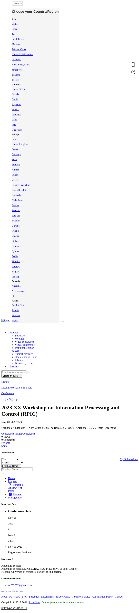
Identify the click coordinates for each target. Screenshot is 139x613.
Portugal (16, 164)
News (17, 596)
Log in (4, 399)
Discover (14, 350)
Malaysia (16, 44)
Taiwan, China (19, 49)
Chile (14, 119)
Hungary (16, 215)
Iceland (15, 276)
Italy (14, 139)
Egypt (15, 320)
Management (15, 497)
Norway (15, 266)
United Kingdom (20, 144)
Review (17, 494)
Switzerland (17, 195)
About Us (6, 596)
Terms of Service (81, 596)
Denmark (16, 246)
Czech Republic (19, 190)
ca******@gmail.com (20, 585)
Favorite (5, 442)
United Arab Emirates (22, 54)
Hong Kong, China (21, 64)
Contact (119, 596)
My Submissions (129, 459)
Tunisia (15, 310)
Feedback (34, 596)
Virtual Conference (24, 433)
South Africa (18, 305)
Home (11, 478)
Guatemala (17, 130)
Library (19, 360)
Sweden (15, 205)
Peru (14, 125)
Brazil (15, 99)
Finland (15, 241)
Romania (16, 210)
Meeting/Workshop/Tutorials (16, 387)
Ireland (15, 231)
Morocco (16, 315)
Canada (15, 94)
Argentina (16, 104)
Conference (7, 393)
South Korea (18, 39)
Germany (16, 154)
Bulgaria (16, 271)
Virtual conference (25, 344)
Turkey (15, 80)
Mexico (15, 109)
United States (18, 89)
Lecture (5, 381)
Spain (14, 159)
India (14, 29)
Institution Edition (24, 347)
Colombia (16, 114)
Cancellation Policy (102, 596)
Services (13, 366)
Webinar (19, 338)
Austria (15, 169)
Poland (15, 175)
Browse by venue (24, 363)
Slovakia (16, 261)
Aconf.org (34, 602)
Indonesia (16, 59)
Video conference (24, 341)
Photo (11, 490)
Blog (24, 596)
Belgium (16, 220)
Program (12, 481)
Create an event (11, 376)
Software (20, 335)
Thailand (16, 75)
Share (4, 445)
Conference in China (26, 357)
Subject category (24, 353)
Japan (14, 34)
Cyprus (15, 251)
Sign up (13, 399)
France (15, 149)
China (14, 24)
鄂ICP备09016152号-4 (14, 608)
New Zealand (18, 291)
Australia (16, 286)
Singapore (17, 69)
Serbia (15, 256)
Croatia (15, 236)
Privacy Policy (62, 596)
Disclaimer (47, 596)
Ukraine (15, 226)
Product (13, 332)
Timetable (18, 484)
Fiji (13, 296)
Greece (15, 180)
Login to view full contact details (12, 591)
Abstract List (15, 487)
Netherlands (17, 200)
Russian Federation (21, 185)
